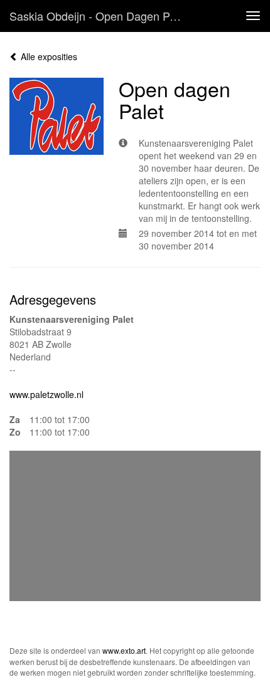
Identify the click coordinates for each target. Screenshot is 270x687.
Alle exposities (47, 56)
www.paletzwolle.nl (46, 394)
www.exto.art (124, 650)
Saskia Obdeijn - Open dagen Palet (98, 16)
